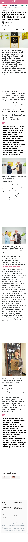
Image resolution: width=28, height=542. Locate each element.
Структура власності (6, 517)
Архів (15, 515)
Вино (6, 7)
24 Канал (4, 5)
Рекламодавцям (18, 502)
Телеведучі (4, 512)
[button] (4, 29)
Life (3, 7)
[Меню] (3, 2)
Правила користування (19, 504)
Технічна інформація (19, 510)
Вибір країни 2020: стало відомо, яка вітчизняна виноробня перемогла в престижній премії (17, 7)
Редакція (4, 504)
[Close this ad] (27, 533)
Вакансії (4, 514)
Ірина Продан (8, 22)
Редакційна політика (6, 507)
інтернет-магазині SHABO (12, 266)
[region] (14, 538)
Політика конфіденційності (18, 508)
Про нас (4, 502)
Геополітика (13, 5)
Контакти (16, 513)
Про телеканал (5, 509)
